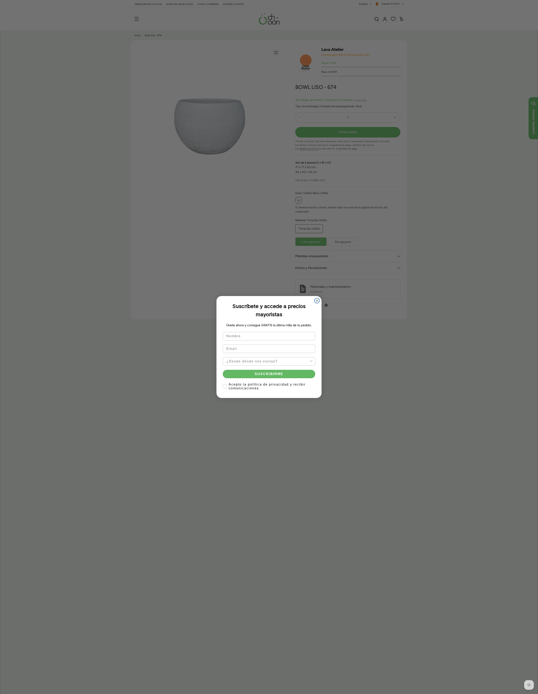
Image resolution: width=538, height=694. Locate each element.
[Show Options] (311, 361)
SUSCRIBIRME (269, 374)
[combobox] (267, 361)
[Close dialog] (316, 300)
